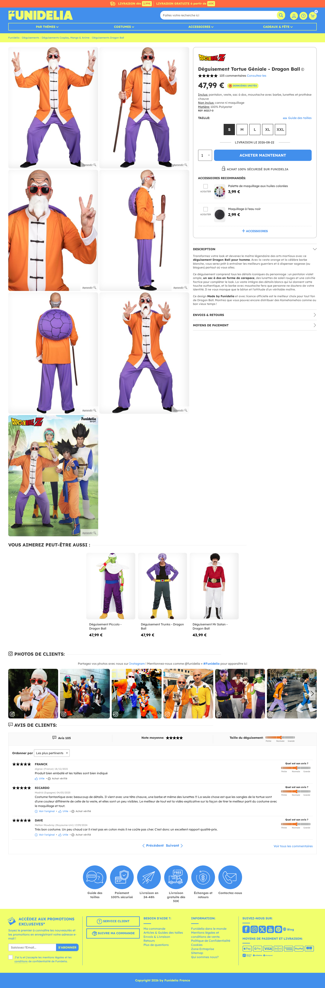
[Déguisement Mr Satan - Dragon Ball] (214, 586)
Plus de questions (156, 945)
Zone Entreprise (202, 949)
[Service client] (303, 16)
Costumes (122, 26)
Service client (115, 921)
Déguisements (30, 37)
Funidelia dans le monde (208, 928)
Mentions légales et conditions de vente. (205, 935)
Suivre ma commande (116, 933)
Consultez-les (256, 75)
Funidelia (13, 37)
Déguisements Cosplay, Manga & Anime (66, 37)
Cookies (197, 945)
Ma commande (154, 928)
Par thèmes (45, 26)
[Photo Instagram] (33, 694)
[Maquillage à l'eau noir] (219, 214)
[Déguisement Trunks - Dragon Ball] (162, 586)
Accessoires (199, 26)
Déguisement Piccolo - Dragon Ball (105, 626)
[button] (312, 693)
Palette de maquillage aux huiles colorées (258, 186)
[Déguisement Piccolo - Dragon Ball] (110, 586)
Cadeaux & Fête (276, 26)
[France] (246, 930)
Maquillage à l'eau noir (244, 209)
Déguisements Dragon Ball (108, 37)
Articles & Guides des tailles (163, 932)
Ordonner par (22, 753)
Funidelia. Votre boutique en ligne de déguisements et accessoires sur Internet (40, 15)
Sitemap (197, 953)
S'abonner (67, 947)
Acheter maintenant (263, 155)
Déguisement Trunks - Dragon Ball (162, 626)
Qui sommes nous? (205, 957)
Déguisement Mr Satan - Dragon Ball (210, 626)
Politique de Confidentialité (210, 941)
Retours (149, 941)
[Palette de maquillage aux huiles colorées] (219, 191)
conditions (21, 961)
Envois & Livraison (157, 937)
